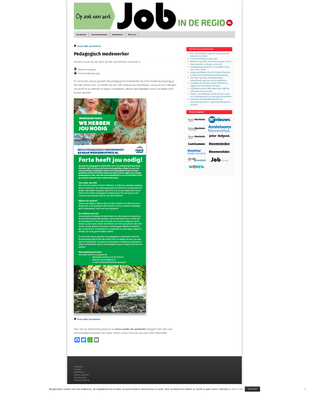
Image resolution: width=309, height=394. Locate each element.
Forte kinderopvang (88, 73)
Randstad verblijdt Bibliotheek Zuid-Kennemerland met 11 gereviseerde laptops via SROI (210, 102)
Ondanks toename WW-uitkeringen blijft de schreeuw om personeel (209, 90)
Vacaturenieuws (99, 34)
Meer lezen (237, 389)
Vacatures (81, 34)
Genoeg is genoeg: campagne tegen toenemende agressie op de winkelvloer (208, 79)
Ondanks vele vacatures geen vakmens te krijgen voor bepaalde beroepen (209, 84)
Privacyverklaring (81, 380)
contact (125, 332)
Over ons (132, 34)
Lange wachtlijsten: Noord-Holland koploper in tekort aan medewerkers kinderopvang (210, 73)
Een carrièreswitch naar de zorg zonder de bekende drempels (209, 55)
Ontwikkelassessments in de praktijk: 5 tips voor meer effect (209, 68)
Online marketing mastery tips (204, 58)
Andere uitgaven (81, 374)
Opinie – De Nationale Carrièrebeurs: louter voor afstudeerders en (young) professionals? (211, 95)
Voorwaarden (80, 377)
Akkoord (252, 389)
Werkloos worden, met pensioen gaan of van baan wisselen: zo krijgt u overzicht (210, 63)
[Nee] (305, 389)
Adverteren (117, 34)
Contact (77, 369)
